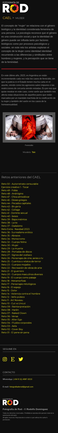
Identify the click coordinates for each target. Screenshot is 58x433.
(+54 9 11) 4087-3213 (22, 379)
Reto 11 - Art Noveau (12, 300)
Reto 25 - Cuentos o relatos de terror (21, 261)
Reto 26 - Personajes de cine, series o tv (22, 258)
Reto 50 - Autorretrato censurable (19, 184)
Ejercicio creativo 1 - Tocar (15, 187)
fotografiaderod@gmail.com (21, 387)
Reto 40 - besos (9, 216)
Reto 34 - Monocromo (13, 239)
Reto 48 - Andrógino (12, 193)
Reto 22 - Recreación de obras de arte (21, 268)
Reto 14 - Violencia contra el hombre (20, 293)
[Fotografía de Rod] (15, 7)
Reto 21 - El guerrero (12, 271)
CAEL (7, 18)
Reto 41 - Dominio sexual (14, 213)
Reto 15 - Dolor (9, 290)
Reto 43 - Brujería (11, 206)
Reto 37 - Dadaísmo (12, 226)
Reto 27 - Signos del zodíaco (16, 255)
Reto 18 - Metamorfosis (13, 281)
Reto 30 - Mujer (9, 245)
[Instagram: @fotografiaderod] (5, 359)
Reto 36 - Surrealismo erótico (17, 232)
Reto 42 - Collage (10, 209)
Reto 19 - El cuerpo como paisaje (18, 277)
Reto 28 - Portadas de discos (16, 251)
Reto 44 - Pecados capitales (16, 203)
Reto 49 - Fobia (9, 190)
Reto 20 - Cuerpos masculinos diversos (22, 274)
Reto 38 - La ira (9, 222)
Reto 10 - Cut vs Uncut (13, 303)
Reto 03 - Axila (9, 326)
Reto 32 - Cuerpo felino (14, 242)
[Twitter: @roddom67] (20, 359)
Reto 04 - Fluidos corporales (16, 323)
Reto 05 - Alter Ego (11, 319)
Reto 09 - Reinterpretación (15, 306)
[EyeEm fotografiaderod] (12, 359)
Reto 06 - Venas (9, 316)
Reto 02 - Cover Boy (12, 329)
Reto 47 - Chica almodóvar (15, 197)
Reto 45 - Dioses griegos (14, 200)
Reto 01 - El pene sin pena (15, 332)
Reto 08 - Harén (10, 310)
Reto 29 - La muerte (12, 248)
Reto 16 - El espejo (11, 287)
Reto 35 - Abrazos (10, 235)
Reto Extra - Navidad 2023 (15, 229)
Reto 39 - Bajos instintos (14, 219)
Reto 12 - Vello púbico (13, 297)
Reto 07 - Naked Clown (13, 313)
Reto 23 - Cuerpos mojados (15, 264)
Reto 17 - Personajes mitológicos (18, 284)
